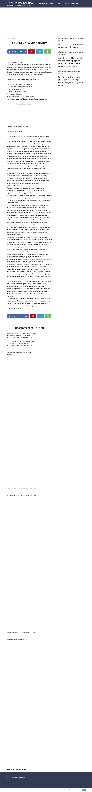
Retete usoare (43, 4)
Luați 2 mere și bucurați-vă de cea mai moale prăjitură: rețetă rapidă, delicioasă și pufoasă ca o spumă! (71, 62)
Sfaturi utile (74, 4)
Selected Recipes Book (20, 3)
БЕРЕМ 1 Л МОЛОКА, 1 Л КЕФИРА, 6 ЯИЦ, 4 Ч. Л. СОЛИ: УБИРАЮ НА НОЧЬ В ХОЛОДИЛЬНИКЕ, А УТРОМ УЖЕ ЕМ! (21, 343)
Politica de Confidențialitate (16, 769)
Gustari (59, 4)
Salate (52, 4)
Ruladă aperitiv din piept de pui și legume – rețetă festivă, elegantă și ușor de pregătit (70, 81)
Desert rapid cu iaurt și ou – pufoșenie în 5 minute (71, 45)
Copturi (66, 4)
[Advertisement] (46, 21)
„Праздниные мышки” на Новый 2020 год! (21, 632)
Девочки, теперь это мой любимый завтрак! (22, 489)
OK (84, 789)
